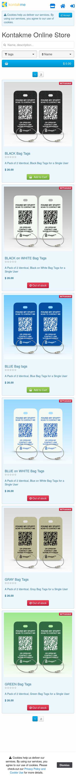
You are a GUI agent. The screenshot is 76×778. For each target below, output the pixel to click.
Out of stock (39, 285)
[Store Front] (52, 5)
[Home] (62, 5)
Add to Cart (40, 177)
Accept (66, 15)
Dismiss (65, 765)
